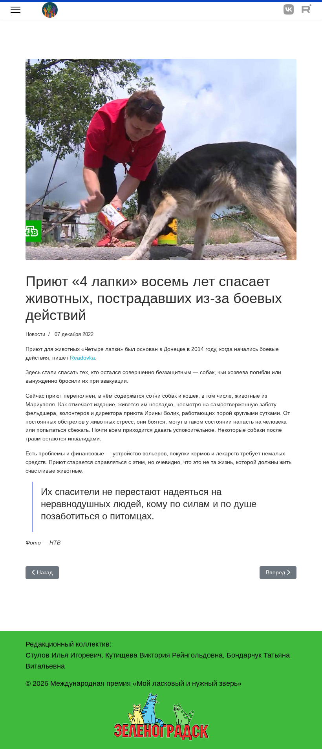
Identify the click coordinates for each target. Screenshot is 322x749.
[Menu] (15, 10)
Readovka (82, 357)
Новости (35, 334)
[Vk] (289, 9)
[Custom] (306, 9)
